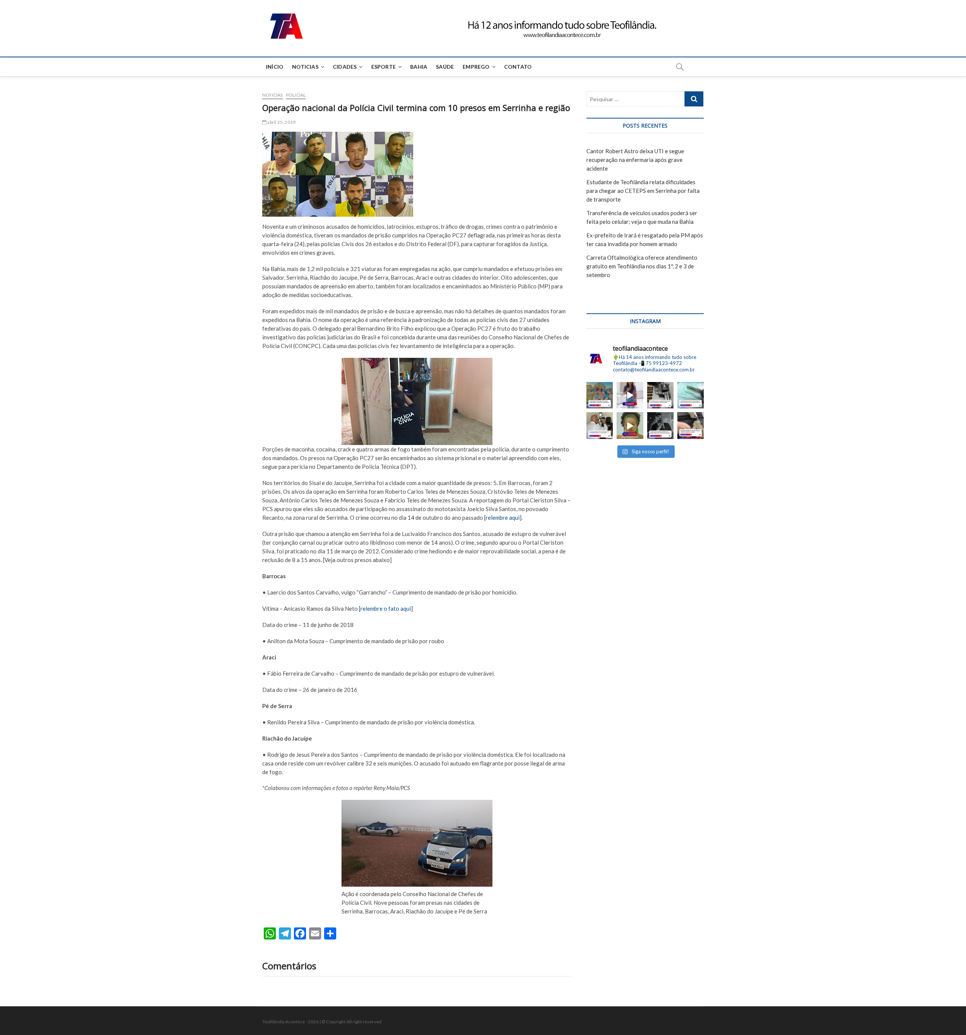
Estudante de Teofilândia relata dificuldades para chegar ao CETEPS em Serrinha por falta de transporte (643, 191)
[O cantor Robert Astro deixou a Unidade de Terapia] (599, 395)
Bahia (418, 66)
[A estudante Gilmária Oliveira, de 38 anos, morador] (630, 395)
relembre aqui (503, 517)
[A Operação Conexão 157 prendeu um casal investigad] (690, 425)
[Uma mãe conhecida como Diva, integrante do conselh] (630, 425)
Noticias (305, 66)
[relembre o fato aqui (385, 608)
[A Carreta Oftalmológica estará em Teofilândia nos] (599, 425)
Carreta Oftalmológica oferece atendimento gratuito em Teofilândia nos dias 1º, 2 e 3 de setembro (641, 266)
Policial (296, 95)
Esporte (383, 66)
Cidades (345, 66)
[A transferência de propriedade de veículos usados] (690, 395)
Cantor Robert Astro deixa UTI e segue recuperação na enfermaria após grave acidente (635, 160)
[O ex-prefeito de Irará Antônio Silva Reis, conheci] (660, 395)
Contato (518, 66)
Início (274, 66)
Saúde (445, 66)
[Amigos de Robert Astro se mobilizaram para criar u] (660, 425)
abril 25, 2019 (280, 122)
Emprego (476, 66)
